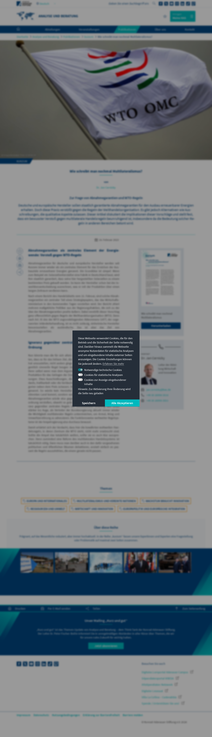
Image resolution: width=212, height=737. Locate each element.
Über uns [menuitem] (160, 29)
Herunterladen (161, 326)
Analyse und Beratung (45, 37)
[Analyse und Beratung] (26, 16)
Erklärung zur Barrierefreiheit (101, 715)
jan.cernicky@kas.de (158, 389)
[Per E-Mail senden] (20, 265)
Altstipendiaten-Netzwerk (157, 684)
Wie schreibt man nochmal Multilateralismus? (125, 37)
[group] (36, 568)
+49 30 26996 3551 (157, 400)
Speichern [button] (88, 403)
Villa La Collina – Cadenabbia (159, 697)
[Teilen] (20, 272)
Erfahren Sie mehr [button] (113, 363)
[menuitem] (21, 29)
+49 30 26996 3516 (157, 395)
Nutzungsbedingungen (66, 715)
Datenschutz (41, 715)
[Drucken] (20, 258)
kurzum (88, 37)
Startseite (22, 37)
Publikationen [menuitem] (127, 29)
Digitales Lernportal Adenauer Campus (165, 672)
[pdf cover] (161, 278)
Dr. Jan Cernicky (105, 187)
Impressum (23, 715)
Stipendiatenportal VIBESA (158, 678)
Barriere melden (133, 715)
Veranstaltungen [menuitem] (89, 29)
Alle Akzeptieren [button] (122, 403)
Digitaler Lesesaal (153, 691)
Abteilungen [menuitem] (52, 29)
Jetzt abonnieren (106, 646)
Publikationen (71, 37)
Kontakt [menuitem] (190, 29)
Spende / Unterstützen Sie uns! (161, 703)
